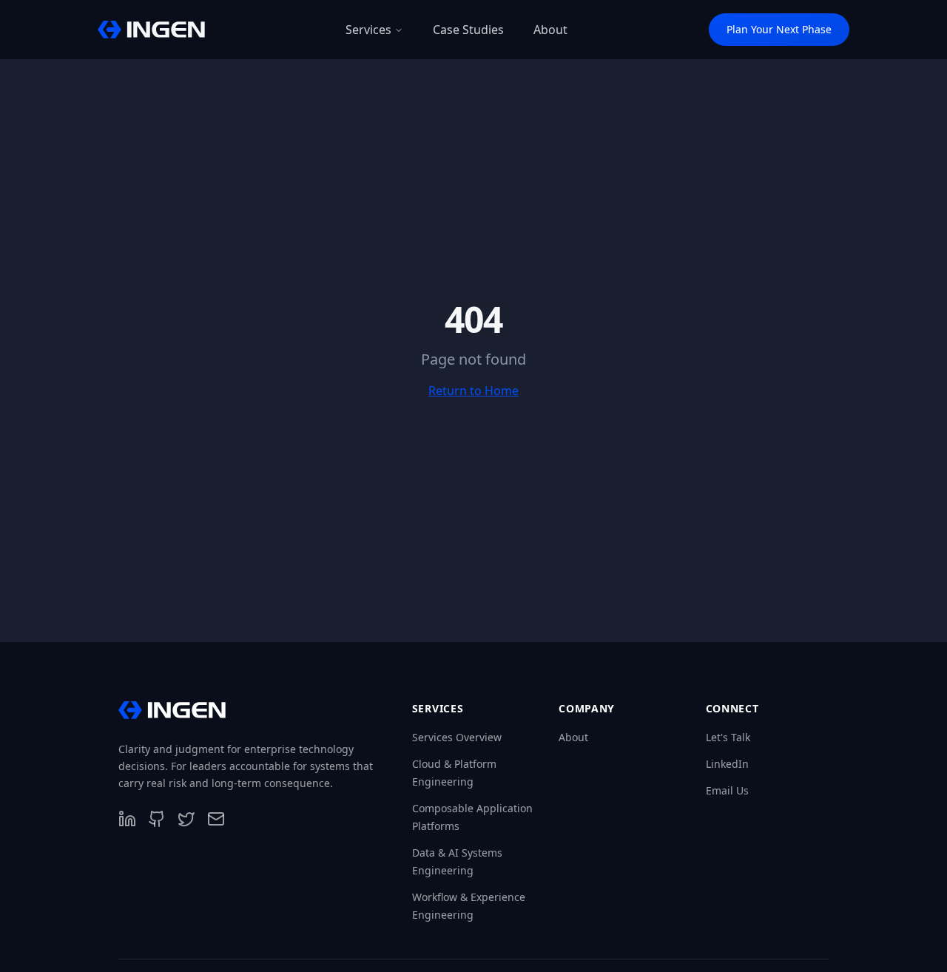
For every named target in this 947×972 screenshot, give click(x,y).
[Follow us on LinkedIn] (127, 819)
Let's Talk (728, 737)
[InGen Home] (151, 29)
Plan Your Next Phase (779, 29)
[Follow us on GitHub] (157, 819)
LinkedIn (727, 764)
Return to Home (473, 390)
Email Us (727, 790)
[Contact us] (216, 819)
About (573, 737)
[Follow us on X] (186, 819)
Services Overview (457, 737)
